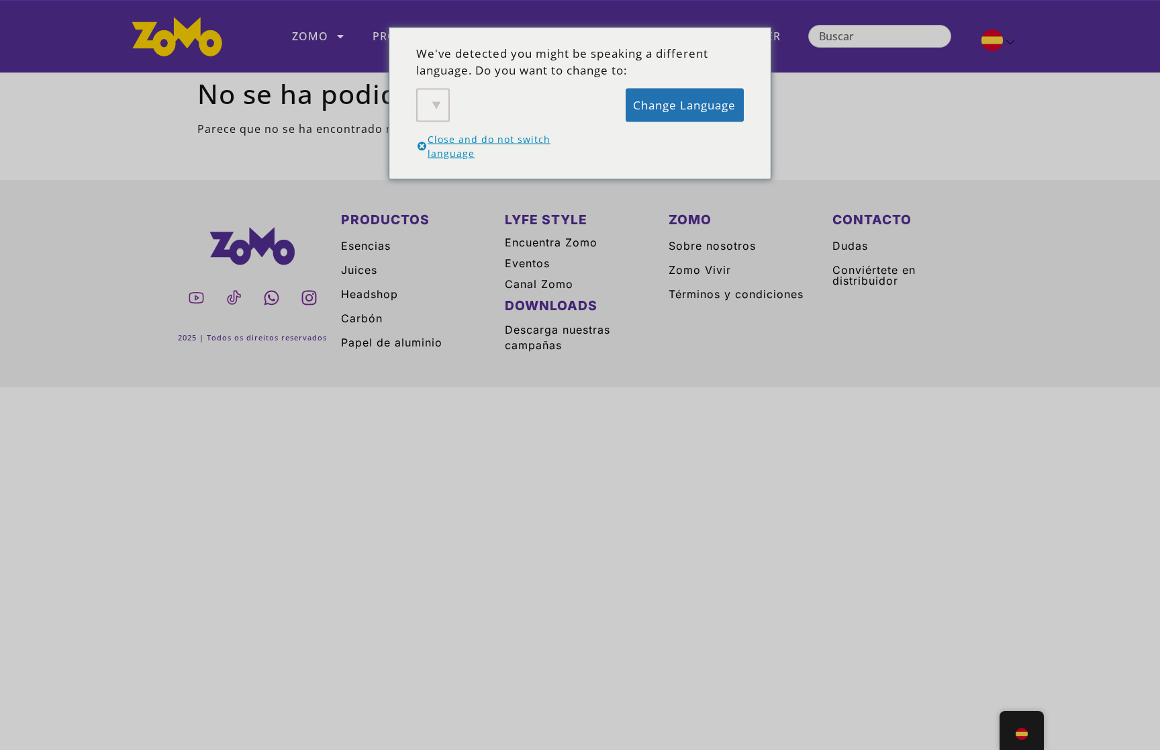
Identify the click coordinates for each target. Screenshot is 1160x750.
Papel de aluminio (391, 342)
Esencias (366, 245)
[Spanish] (992, 42)
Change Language (684, 104)
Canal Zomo (539, 284)
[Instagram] (309, 298)
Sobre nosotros (712, 245)
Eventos (527, 263)
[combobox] (879, 36)
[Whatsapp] (271, 298)
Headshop (369, 294)
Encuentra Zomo (551, 242)
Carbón (362, 318)
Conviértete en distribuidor (874, 275)
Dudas (850, 245)
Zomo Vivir (700, 270)
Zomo (310, 36)
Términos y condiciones (736, 294)
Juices (359, 270)
